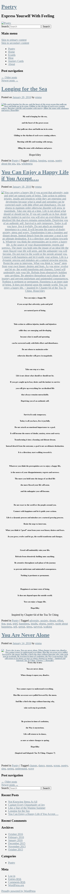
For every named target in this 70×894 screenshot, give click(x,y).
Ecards (11, 54)
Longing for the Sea (24, 89)
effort (60, 620)
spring (10, 768)
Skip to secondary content (15, 42)
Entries (14, 879)
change (33, 765)
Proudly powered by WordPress (18, 891)
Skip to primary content (14, 39)
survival (37, 626)
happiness (24, 623)
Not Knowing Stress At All (22, 801)
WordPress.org (16, 885)
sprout (21, 626)
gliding (33, 160)
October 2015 (15, 849)
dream (52, 620)
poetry (50, 623)
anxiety (44, 620)
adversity (34, 620)
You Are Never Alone (25, 635)
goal (9, 623)
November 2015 (17, 846)
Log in (11, 876)
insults (34, 623)
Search (5, 26)
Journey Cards (16, 61)
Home (11, 51)
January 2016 (15, 840)
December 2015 (16, 843)
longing (42, 160)
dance (41, 765)
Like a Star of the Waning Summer (26, 807)
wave (31, 768)
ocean (51, 160)
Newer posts (9, 80)
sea (18, 163)
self (15, 626)
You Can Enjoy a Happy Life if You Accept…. (35, 175)
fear (3, 623)
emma (38, 97)
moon (49, 765)
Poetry (9, 7)
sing (3, 768)
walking (47, 626)
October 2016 (15, 834)
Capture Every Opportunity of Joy (26, 804)
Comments (16, 882)
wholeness (27, 163)
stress (29, 626)
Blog (10, 58)
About (11, 64)
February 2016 (16, 837)
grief (15, 623)
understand (21, 768)
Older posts (9, 77)
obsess (42, 623)
